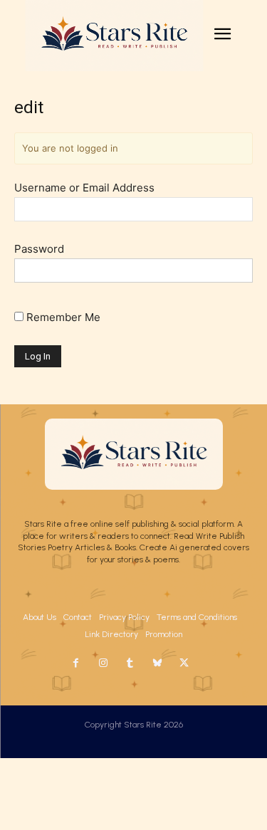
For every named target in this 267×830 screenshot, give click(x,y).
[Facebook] (76, 663)
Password (39, 249)
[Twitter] (184, 663)
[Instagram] (103, 663)
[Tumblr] (130, 663)
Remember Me (61, 317)
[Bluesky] (157, 663)
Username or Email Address (84, 187)
